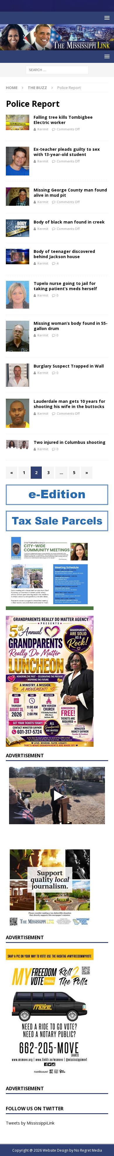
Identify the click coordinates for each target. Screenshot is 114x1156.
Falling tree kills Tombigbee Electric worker (63, 119)
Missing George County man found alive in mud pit (70, 192)
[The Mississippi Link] (57, 47)
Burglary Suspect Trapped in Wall (69, 366)
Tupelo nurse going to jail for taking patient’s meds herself (65, 286)
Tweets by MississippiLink (30, 1123)
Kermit (42, 129)
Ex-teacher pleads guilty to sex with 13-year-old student (67, 151)
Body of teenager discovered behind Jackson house (64, 254)
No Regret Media (88, 1150)
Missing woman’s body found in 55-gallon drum (71, 325)
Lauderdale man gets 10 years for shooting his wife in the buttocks (69, 403)
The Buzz (37, 87)
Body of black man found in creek (69, 222)
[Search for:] (57, 69)
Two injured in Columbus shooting (70, 442)
